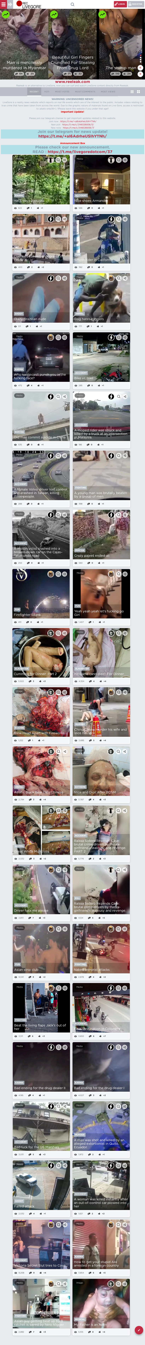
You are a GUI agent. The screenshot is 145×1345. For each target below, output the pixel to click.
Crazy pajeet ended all (91, 555)
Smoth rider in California (93, 260)
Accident (81, 195)
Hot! (47, 92)
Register (137, 4)
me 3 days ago (25, 201)
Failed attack (24, 1206)
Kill (77, 898)
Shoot (19, 314)
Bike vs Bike (83, 378)
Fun (77, 255)
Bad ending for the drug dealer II (39, 1088)
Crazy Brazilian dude (30, 319)
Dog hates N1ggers (89, 319)
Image (19, 632)
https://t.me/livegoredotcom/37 (80, 152)
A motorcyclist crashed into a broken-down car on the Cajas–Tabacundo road (38, 552)
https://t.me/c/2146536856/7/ (78, 128)
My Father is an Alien (90, 1324)
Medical (80, 1319)
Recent (34, 92)
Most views (108, 92)
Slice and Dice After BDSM (95, 792)
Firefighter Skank (27, 615)
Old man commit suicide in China (39, 437)
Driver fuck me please (31, 910)
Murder (80, 724)
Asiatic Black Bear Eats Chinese (38, 792)
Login (121, 4)
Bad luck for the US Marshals (36, 1147)
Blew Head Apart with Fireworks (39, 733)
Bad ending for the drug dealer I (99, 1088)
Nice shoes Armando (90, 201)
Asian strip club (26, 970)
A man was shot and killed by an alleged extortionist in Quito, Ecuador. (99, 1144)
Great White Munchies (31, 851)
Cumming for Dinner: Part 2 (35, 674)
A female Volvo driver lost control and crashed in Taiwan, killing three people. (40, 493)
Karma (19, 369)
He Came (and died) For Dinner (99, 674)
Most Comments (85, 92)
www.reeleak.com (72, 82)
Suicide (19, 432)
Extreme (80, 787)
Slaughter (21, 669)
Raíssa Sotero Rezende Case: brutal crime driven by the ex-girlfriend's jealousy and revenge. (100, 907)
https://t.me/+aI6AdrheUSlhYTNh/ (78, 121)
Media (19, 159)
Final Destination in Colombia (97, 1029)
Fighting (20, 251)
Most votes (62, 92)
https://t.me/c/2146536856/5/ (78, 125)
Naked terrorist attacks (92, 970)
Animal (19, 195)
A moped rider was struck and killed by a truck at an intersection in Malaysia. (100, 434)
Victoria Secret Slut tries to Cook (40, 1265)
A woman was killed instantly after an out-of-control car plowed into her (101, 1203)
